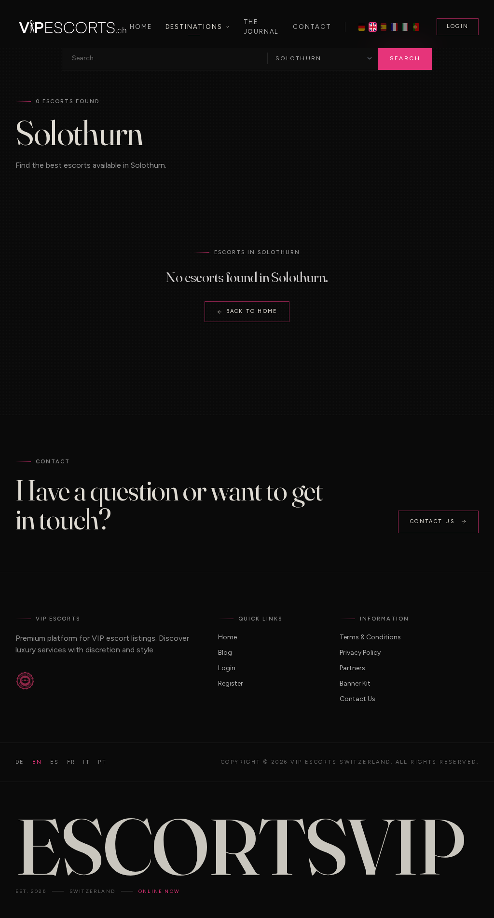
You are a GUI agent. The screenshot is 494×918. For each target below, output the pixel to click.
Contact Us (432, 521)
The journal (261, 26)
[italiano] (405, 27)
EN (37, 762)
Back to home (251, 311)
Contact (312, 26)
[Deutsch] (361, 27)
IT (86, 762)
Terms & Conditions (370, 637)
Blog (225, 652)
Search (405, 58)
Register (230, 683)
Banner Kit (355, 683)
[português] (416, 27)
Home (140, 26)
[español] (384, 27)
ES (54, 762)
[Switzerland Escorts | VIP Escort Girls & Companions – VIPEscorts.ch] (72, 27)
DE (20, 762)
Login (457, 26)
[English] (373, 27)
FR (71, 762)
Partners (352, 668)
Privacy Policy (360, 652)
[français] (394, 27)
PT (102, 762)
